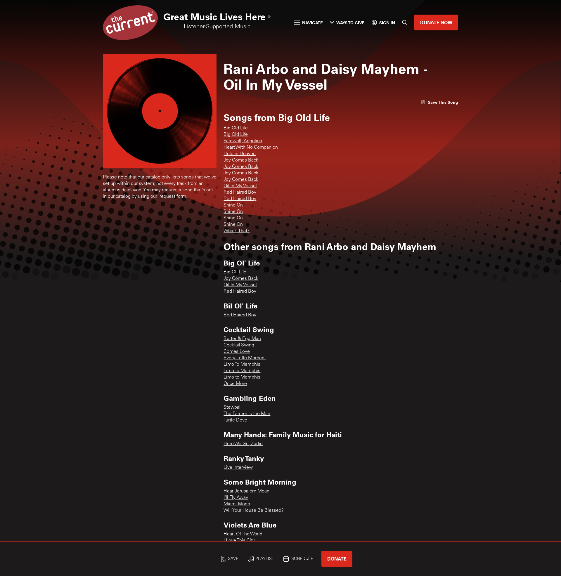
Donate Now (436, 22)
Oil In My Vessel (240, 285)
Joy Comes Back (241, 160)
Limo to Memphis (242, 371)
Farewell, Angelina (243, 141)
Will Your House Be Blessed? (254, 510)
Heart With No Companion (251, 147)
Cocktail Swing (239, 345)
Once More (235, 383)
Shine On (233, 205)
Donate (337, 559)
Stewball (233, 407)
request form (173, 196)
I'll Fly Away (236, 497)
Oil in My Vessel (240, 186)
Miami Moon (237, 504)
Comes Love (237, 351)
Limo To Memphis (242, 364)
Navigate (312, 22)
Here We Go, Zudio (243, 444)
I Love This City (239, 540)
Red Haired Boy (240, 192)
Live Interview (238, 467)
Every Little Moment (245, 358)
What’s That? (237, 231)
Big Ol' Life (235, 272)
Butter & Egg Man (242, 338)
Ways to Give (350, 22)
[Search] (405, 22)
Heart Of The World (243, 534)
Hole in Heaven (240, 154)
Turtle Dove (235, 420)
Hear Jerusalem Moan (246, 491)
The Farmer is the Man (247, 414)
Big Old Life (236, 128)
